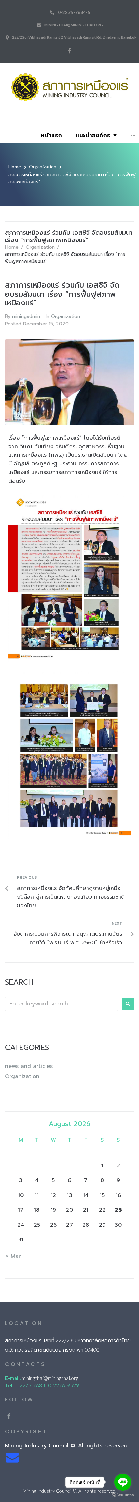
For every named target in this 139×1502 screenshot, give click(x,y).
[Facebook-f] (69, 50)
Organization (42, 166)
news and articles (29, 1066)
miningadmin (26, 316)
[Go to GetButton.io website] (123, 1495)
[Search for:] (61, 1004)
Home (14, 166)
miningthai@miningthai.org (73, 25)
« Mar (13, 1256)
